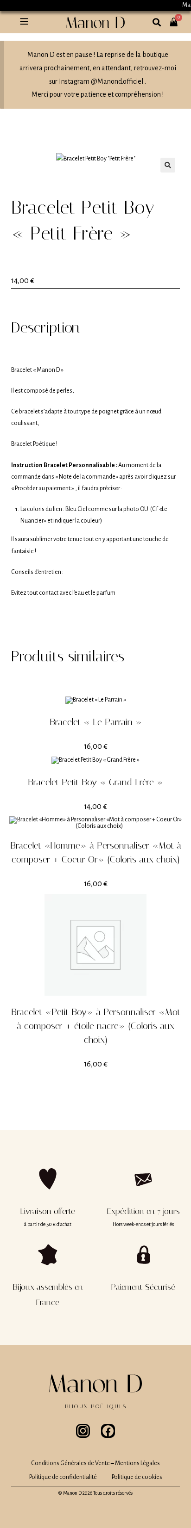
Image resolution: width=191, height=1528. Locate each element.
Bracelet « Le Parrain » (96, 721)
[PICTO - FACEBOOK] (108, 1431)
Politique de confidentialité (63, 1477)
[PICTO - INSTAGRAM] (83, 1431)
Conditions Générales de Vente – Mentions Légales (95, 1463)
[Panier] (179, 17)
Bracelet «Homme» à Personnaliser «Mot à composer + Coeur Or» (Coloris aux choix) (95, 852)
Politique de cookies (137, 1477)
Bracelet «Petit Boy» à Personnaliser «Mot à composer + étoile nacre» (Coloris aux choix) (95, 1025)
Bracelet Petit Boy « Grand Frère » (95, 782)
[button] (23, 22)
